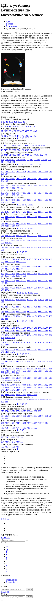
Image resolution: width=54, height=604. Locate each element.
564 (21, 368)
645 (21, 390)
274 (43, 235)
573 (2, 371)
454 (28, 316)
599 (28, 378)
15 (5, 126)
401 (2, 290)
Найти (29, 589)
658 (6, 399)
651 (17, 394)
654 (28, 394)
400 (50, 288)
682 (35, 411)
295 (6, 247)
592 (2, 378)
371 (2, 281)
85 (34, 150)
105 (6, 159)
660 (13, 399)
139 (6, 178)
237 (39, 216)
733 (17, 442)
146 (32, 178)
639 (50, 387)
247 (13, 224)
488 (43, 330)
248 (17, 224)
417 (50, 300)
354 (17, 273)
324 (6, 262)
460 (50, 316)
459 (46, 316)
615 (13, 385)
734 (21, 442)
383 (46, 281)
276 (50, 235)
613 (6, 385)
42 (5, 136)
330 (2, 266)
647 (2, 394)
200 (21, 200)
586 (50, 371)
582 (35, 371)
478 (6, 330)
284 (28, 240)
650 (13, 394)
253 (35, 224)
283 (24, 240)
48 (20, 136)
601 (35, 378)
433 (2, 311)
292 (6, 243)
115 (42, 159)
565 (24, 368)
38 (31, 131)
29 (7, 131)
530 (17, 349)
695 (43, 416)
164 (35, 186)
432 (50, 307)
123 (6, 171)
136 (2, 174)
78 (15, 150)
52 (31, 136)
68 (36, 145)
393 (24, 288)
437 (17, 311)
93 (15, 155)
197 (10, 200)
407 (13, 300)
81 (23, 150)
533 (28, 349)
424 (21, 307)
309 (2, 259)
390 (13, 288)
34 (20, 131)
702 (10, 423)
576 (13, 371)
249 (21, 224)
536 (39, 349)
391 (17, 288)
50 (26, 136)
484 (28, 330)
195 (2, 200)
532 (24, 349)
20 (18, 126)
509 (2, 342)
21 (20, 126)
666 (35, 399)
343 (50, 266)
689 (21, 416)
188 (50, 193)
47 (18, 136)
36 (26, 131)
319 (39, 259)
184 (35, 193)
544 (2, 361)
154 (10, 181)
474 (43, 328)
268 (21, 235)
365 (6, 276)
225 (46, 212)
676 (13, 411)
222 (35, 212)
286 (35, 240)
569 (39, 368)
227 (2, 216)
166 (43, 186)
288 (43, 240)
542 (10, 352)
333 (13, 266)
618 (24, 385)
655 (32, 394)
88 (2, 155)
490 (50, 330)
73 (2, 150)
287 (39, 240)
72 (47, 145)
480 (13, 330)
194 (21, 195)
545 (6, 361)
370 (24, 276)
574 (6, 371)
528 (10, 349)
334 (17, 266)
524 (6, 345)
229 (10, 216)
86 (36, 150)
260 (10, 226)
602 (39, 378)
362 (46, 273)
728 (21, 437)
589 (10, 373)
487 (39, 330)
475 (46, 328)
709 (35, 423)
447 (2, 316)
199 (17, 200)
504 (50, 335)
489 (46, 330)
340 (39, 266)
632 (24, 387)
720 (28, 428)
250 (24, 224)
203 (32, 200)
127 (21, 171)
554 (39, 361)
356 (24, 273)
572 (50, 368)
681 (32, 411)
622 (39, 385)
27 (2, 131)
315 (24, 259)
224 (43, 212)
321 (46, 259)
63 (23, 145)
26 (34, 126)
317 (31, 259)
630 (17, 387)
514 (20, 342)
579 (24, 371)
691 (28, 416)
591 (17, 373)
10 (16, 122)
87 (39, 150)
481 (17, 330)
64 (26, 145)
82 (26, 150)
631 (21, 387)
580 (28, 371)
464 (6, 328)
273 (39, 235)
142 (17, 178)
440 (28, 311)
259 (6, 226)
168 (50, 186)
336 (24, 266)
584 (43, 371)
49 (23, 136)
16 (7, 126)
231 (17, 216)
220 (28, 212)
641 (6, 390)
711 (42, 423)
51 (28, 136)
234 (28, 216)
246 (10, 224)
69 (39, 145)
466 (13, 328)
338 (32, 266)
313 (17, 259)
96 (23, 155)
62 (20, 145)
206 (43, 200)
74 (5, 150)
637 (43, 387)
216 (13, 212)
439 (24, 311)
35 (23, 131)
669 (46, 399)
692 (32, 416)
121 (13, 162)
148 (39, 178)
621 (35, 385)
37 (28, 131)
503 (46, 335)
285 (32, 240)
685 (6, 416)
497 (24, 335)
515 (24, 342)
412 (31, 300)
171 (10, 188)
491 (2, 335)
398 (43, 288)
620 (32, 385)
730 (6, 442)
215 (10, 212)
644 (17, 390)
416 (46, 300)
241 (2, 219)
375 (17, 281)
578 (21, 371)
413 (35, 300)
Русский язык (12, 582)
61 (18, 145)
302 (32, 247)
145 (28, 178)
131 (35, 171)
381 (39, 281)
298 (17, 247)
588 (6, 373)
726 (13, 437)
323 (2, 262)
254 (39, 224)
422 (13, 307)
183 (32, 193)
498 (28, 335)
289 (46, 240)
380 (35, 281)
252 (32, 224)
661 (17, 399)
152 (2, 181)
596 (17, 378)
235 (32, 216)
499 (32, 335)
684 (2, 416)
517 (31, 342)
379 (32, 281)
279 (10, 240)
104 (2, 159)
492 (6, 335)
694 (39, 416)
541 (6, 352)
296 (10, 247)
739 (17, 447)
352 (10, 273)
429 (39, 307)
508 (13, 337)
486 (35, 330)
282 (21, 240)
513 (17, 342)
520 (42, 342)
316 (28, 259)
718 (21, 428)
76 (10, 150)
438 (21, 311)
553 (35, 361)
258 (2, 226)
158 (13, 186)
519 (39, 342)
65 (28, 145)
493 (10, 335)
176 (6, 193)
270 (28, 235)
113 (35, 159)
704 (17, 423)
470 (28, 328)
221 (32, 212)
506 (6, 337)
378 (28, 281)
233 (24, 216)
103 (45, 155)
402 (6, 290)
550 (24, 361)
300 (24, 247)
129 (28, 171)
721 (32, 428)
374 (13, 281)
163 (32, 186)
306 (46, 247)
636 (39, 387)
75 (7, 150)
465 (10, 328)
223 (39, 212)
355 (21, 273)
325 (10, 262)
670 (50, 399)
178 (13, 193)
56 (5, 145)
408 (17, 300)
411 (28, 300)
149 (43, 178)
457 (39, 316)
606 (2, 380)
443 (39, 311)
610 (17, 380)
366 (10, 276)
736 (6, 447)
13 (24, 122)
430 (43, 307)
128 (24, 171)
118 (2, 162)
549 (21, 361)
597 (21, 378)
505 (2, 337)
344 (2, 269)
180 (21, 193)
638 (46, 387)
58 (10, 145)
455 (32, 316)
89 (5, 155)
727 (17, 437)
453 (24, 316)
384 (50, 281)
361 (43, 273)
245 (6, 224)
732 (13, 442)
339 (35, 266)
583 (39, 371)
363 (50, 273)
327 (17, 262)
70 (41, 145)
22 (23, 126)
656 (35, 394)
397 (39, 288)
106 (10, 159)
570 (43, 368)
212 (13, 202)
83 (28, 150)
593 (6, 378)
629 (13, 387)
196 (6, 200)
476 (50, 328)
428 (35, 307)
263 (2, 235)
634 (32, 387)
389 (10, 288)
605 (50, 378)
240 (50, 216)
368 (17, 276)
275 (46, 235)
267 (17, 235)
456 (35, 316)
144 (24, 178)
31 (13, 131)
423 (17, 307)
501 (39, 335)
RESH (5, 519)
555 (43, 361)
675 (10, 411)
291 (2, 243)
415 (42, 300)
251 (28, 224)
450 (13, 316)
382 (43, 281)
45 (13, 136)
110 (24, 159)
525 (10, 345)
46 (15, 136)
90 (7, 155)
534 (32, 349)
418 (2, 302)
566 (28, 368)
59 (13, 145)
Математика (11, 26)
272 (35, 235)
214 (6, 212)
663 (24, 399)
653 (24, 394)
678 (21, 411)
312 (13, 259)
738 (13, 447)
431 (46, 307)
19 (15, 126)
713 (2, 428)
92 (13, 155)
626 (2, 387)
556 (46, 361)
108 (17, 159)
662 (21, 399)
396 (35, 288)
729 (2, 442)
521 (46, 342)
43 (7, 136)
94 (18, 155)
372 (6, 281)
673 (2, 411)
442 (35, 311)
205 (39, 200)
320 (42, 259)
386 (6, 283)
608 (10, 380)
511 (9, 342)
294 (2, 247)
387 (2, 288)
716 (13, 428)
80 (20, 150)
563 (17, 368)
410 (24, 300)
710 (39, 423)
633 (28, 387)
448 (6, 316)
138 (2, 178)
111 (28, 159)
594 (10, 378)
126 (17, 171)
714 (6, 428)
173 (17, 188)
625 (50, 385)
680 (28, 411)
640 (2, 390)
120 (9, 162)
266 (13, 235)
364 (2, 276)
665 (32, 399)
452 (21, 316)
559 (2, 368)
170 (6, 188)
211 (9, 202)
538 (46, 349)
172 (13, 188)
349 (21, 269)
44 (10, 136)
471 (32, 328)
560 (6, 368)
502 (43, 335)
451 (17, 316)
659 (10, 399)
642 (10, 390)
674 (6, 411)
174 (21, 188)
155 (2, 186)
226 (50, 212)
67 (34, 145)
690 (24, 416)
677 (17, 411)
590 (13, 373)
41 (2, 136)
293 (10, 243)
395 (32, 288)
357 (28, 273)
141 (13, 178)
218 (21, 212)
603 (43, 378)
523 (2, 345)
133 (43, 171)
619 (28, 385)
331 (6, 266)
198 (13, 200)
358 (32, 273)
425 (24, 307)
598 (24, 378)
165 (39, 186)
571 (46, 368)
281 (17, 240)
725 (10, 437)
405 (6, 300)
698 (2, 418)
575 (10, 371)
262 (17, 226)
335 (21, 266)
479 (10, 330)
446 (50, 311)
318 (35, 259)
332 (10, 266)
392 (21, 288)
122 (2, 171)
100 (34, 155)
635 (35, 387)
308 (2, 250)
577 (17, 371)
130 (32, 171)
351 (6, 273)
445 (46, 311)
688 (17, 416)
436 (13, 311)
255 (43, 224)
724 (6, 437)
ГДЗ (8, 21)
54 (36, 136)
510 (6, 342)
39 (34, 131)
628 (10, 387)
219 (24, 212)
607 (6, 380)
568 (35, 368)
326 (13, 262)
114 (38, 159)
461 (2, 318)
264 (6, 235)
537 (43, 349)
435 (10, 311)
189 (2, 195)
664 (28, 399)
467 (17, 328)
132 (39, 171)
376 (21, 281)
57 (7, 145)
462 (6, 318)
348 (17, 269)
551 (28, 361)
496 (21, 335)
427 (32, 307)
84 (31, 150)
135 (50, 171)
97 (26, 155)
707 (28, 423)
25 (31, 126)
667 (39, 399)
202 (28, 200)
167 (46, 186)
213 (2, 212)
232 (21, 216)
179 (17, 193)
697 (50, 416)
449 (10, 316)
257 (50, 224)
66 (31, 145)
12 (21, 122)
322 (50, 259)
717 (17, 428)
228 (6, 216)
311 (9, 259)
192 (13, 195)
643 (13, 390)
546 (10, 361)
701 (6, 423)
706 (24, 423)
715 (10, 428)
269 (24, 235)
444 (43, 311)
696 (46, 416)
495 (17, 335)
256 (46, 224)
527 (6, 349)
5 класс (9, 24)
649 (10, 394)
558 (2, 364)
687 (13, 416)
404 (2, 300)
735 (2, 447)
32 (15, 131)
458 (43, 316)
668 (43, 399)
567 (32, 368)
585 (46, 371)
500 (35, 335)
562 (13, 368)
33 (18, 131)
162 (28, 186)
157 (10, 186)
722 (35, 428)
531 (21, 349)
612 (2, 385)
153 (6, 181)
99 (31, 155)
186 (43, 193)
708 (32, 423)
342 (46, 266)
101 (37, 155)
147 (35, 178)
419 (2, 307)
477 (2, 330)
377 (24, 281)
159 (17, 186)
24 (28, 126)
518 (35, 342)
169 (2, 188)
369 (21, 276)
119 (6, 162)
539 (50, 349)
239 (46, 216)
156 (6, 186)
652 (21, 394)
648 (6, 394)
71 (44, 145)
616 (17, 385)
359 (35, 273)
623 (43, 385)
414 (39, 300)
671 (2, 402)
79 (18, 150)
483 (24, 330)
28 (5, 131)
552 (32, 361)
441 (32, 311)
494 (13, 335)
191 (10, 195)
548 (17, 361)
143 (21, 178)
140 (10, 178)
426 (28, 307)
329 (24, 262)
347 (13, 269)
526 (2, 349)
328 (21, 262)
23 (26, 126)
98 (28, 155)
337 (28, 266)
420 (6, 307)
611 (20, 380)
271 (32, 235)
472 (35, 328)
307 (50, 247)
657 (2, 399)
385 (2, 283)
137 (6, 174)
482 (21, 330)
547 (13, 361)
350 (2, 273)
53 (34, 136)
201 (24, 200)
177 (10, 193)
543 (13, 352)
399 (46, 288)
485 (32, 330)
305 (43, 247)
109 (21, 159)
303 (35, 247)
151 (50, 178)
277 (2, 240)
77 (13, 150)
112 (31, 159)
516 (28, 342)
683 (39, 411)
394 (28, 288)
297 (13, 247)
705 (21, 423)
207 (46, 200)
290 (50, 240)
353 (13, 273)
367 (13, 276)
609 (13, 380)
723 (2, 437)
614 (10, 385)
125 (13, 171)
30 (10, 131)
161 (24, 186)
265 (10, 235)
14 (2, 126)
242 (6, 219)
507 (10, 337)
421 (10, 307)
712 (46, 423)
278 (6, 240)
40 (36, 131)
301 (28, 247)
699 (6, 418)
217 (17, 212)
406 (10, 300)
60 (15, 145)
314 (20, 259)
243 (10, 219)
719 (24, 428)
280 (13, 240)
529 (13, 349)
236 (35, 216)
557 (50, 361)
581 (32, 371)
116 (45, 159)
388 (6, 288)
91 (10, 155)
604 (46, 378)
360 (39, 273)
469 (24, 328)
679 (24, 411)
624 (46, 385)
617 (21, 385)
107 (13, 159)
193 (17, 195)
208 (50, 200)
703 (13, 423)
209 (2, 202)
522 (50, 342)
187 (46, 193)
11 (19, 122)
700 (2, 423)
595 (13, 378)
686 (10, 416)
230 (13, 216)
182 (28, 193)
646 (24, 390)
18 (13, 126)
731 (10, 442)
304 (39, 247)
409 (21, 300)
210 (6, 202)
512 (13, 342)
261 (13, 226)
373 (10, 281)
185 (39, 193)
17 (10, 126)
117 (49, 159)
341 (43, 266)
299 (21, 247)
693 (35, 416)
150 (46, 178)
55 (2, 145)
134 (46, 171)
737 (10, 447)
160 (21, 186)
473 (39, 328)
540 (2, 352)
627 (6, 387)
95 (20, 155)
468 (21, 328)
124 (10, 171)
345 (6, 269)
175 (2, 193)
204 (35, 200)
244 (2, 224)
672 (6, 402)
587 (2, 373)
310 (6, 259)
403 (10, 290)
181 (24, 193)
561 (10, 368)
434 (6, 311)
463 (2, 328)
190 (6, 195)
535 (35, 349)
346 (10, 269)
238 (43, 216)
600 (32, 378)
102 (41, 155)
